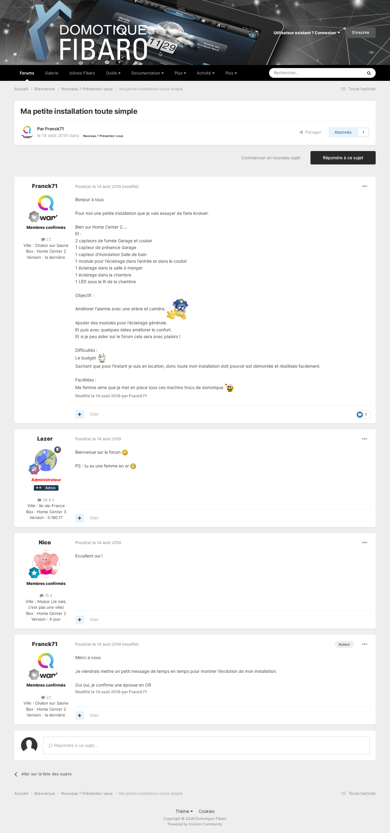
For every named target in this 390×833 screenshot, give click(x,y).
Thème (183, 811)
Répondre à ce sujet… (75, 745)
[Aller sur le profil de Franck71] (27, 132)
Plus (179, 72)
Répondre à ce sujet (343, 157)
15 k (48, 595)
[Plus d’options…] (365, 186)
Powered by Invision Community (195, 824)
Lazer (45, 438)
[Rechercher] (369, 73)
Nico (45, 542)
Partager (312, 132)
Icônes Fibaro (82, 72)
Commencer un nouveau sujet (270, 157)
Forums (27, 72)
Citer (94, 414)
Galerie (51, 72)
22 (48, 239)
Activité (204, 72)
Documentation (146, 72)
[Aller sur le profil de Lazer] (46, 460)
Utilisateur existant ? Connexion (306, 32)
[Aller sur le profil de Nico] (46, 564)
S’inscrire (360, 32)
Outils (112, 72)
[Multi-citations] (79, 414)
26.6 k (48, 499)
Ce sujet (347, 72)
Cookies (206, 811)
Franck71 (54, 128)
